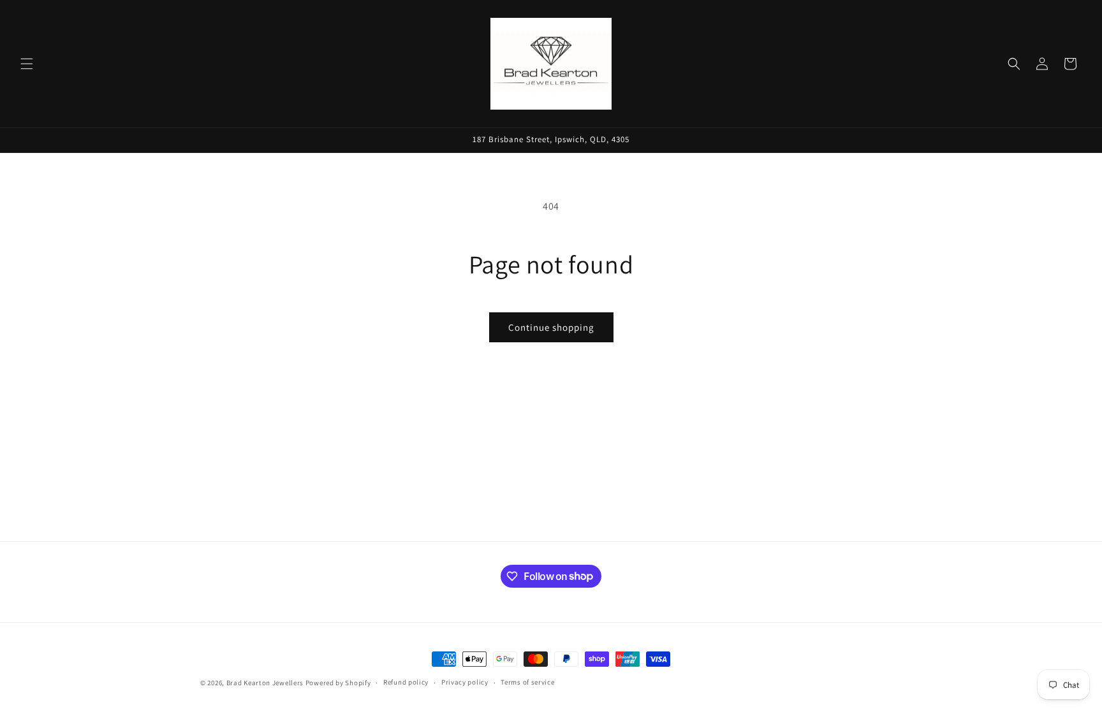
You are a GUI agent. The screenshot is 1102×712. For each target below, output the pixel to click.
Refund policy (406, 682)
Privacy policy (465, 682)
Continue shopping (551, 327)
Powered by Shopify (338, 682)
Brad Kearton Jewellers (265, 682)
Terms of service (527, 682)
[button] (27, 64)
